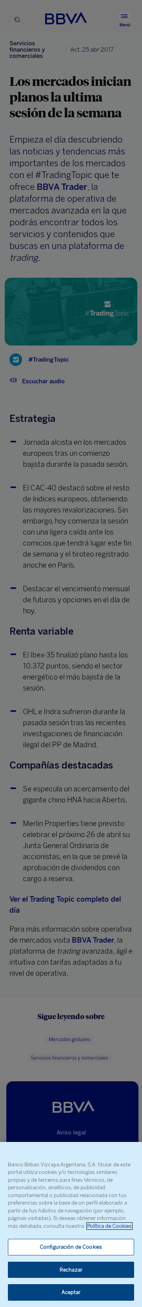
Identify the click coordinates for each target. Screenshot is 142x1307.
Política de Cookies (109, 1226)
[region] (71, 1224)
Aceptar (71, 1292)
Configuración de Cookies (71, 1247)
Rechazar (71, 1270)
